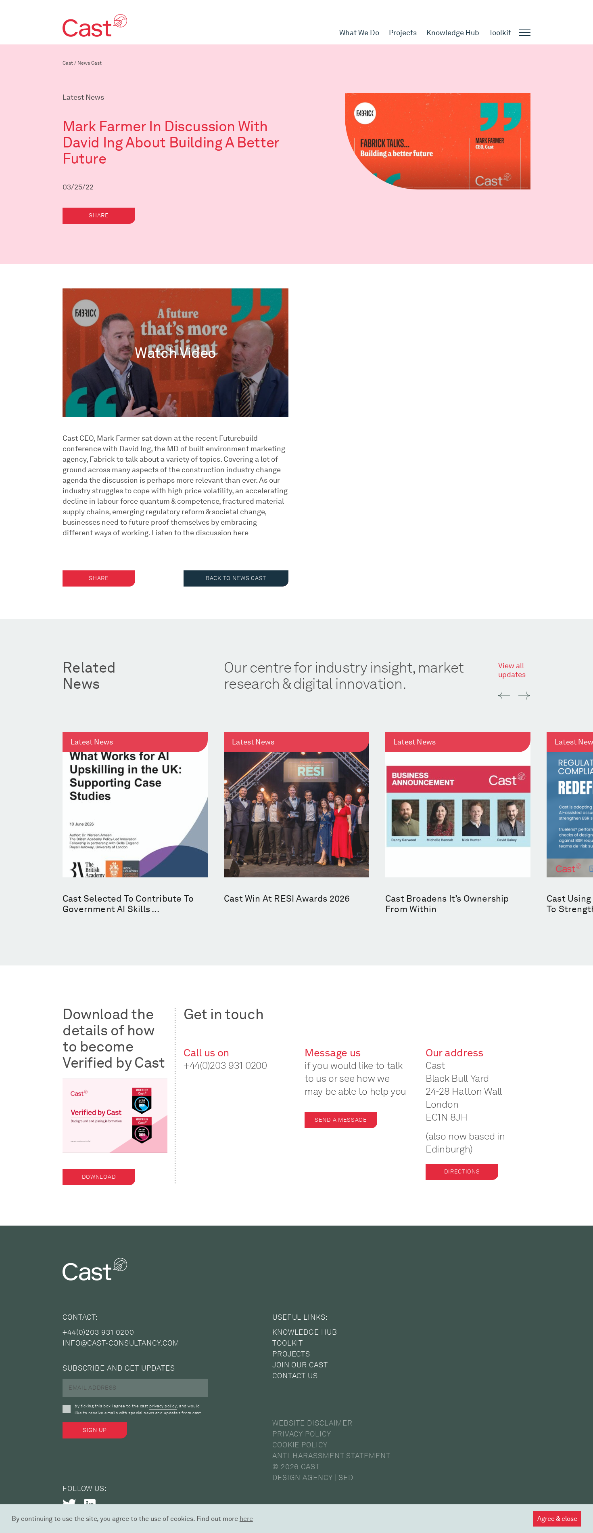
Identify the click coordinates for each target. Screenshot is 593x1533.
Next (524, 696)
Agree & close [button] (557, 1518)
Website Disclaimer (312, 1423)
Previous (504, 696)
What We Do (359, 32)
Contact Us (295, 1375)
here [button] (246, 1518)
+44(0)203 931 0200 (225, 1065)
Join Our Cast (300, 1365)
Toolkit (500, 32)
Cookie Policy (300, 1444)
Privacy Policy (301, 1434)
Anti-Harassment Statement (331, 1455)
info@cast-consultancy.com (121, 1343)
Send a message (341, 1120)
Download (99, 1176)
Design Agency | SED (312, 1477)
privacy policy (163, 1406)
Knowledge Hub (452, 32)
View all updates (512, 670)
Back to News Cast (236, 578)
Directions (462, 1171)
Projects (403, 32)
